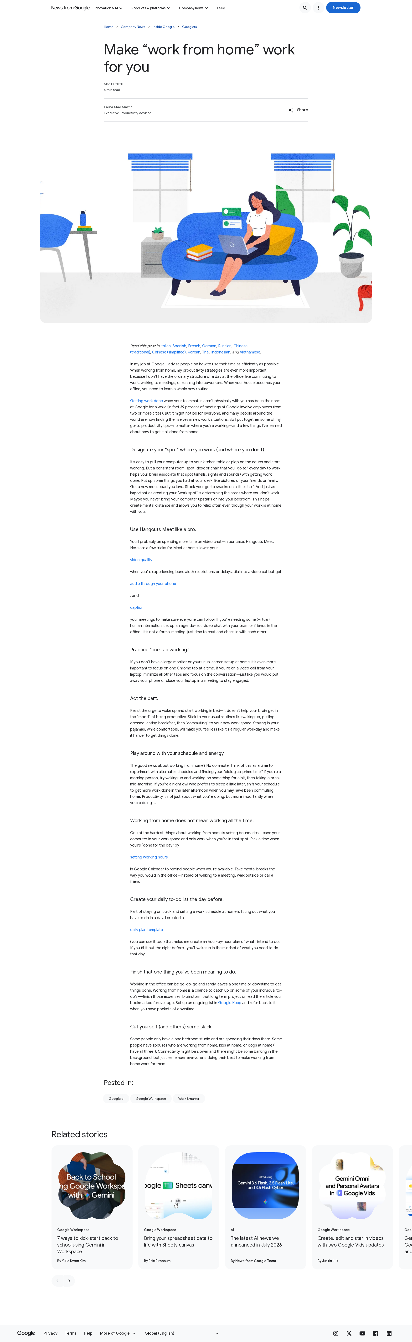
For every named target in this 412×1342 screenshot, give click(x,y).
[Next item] (69, 1281)
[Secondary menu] (318, 7)
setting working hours (149, 857)
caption (137, 607)
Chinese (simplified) (169, 352)
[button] (343, 7)
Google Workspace (151, 1098)
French (194, 346)
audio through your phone (153, 583)
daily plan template (146, 929)
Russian (225, 346)
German (209, 346)
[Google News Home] (71, 7)
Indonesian (220, 352)
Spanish (179, 346)
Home (108, 27)
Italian (165, 346)
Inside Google (164, 27)
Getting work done (146, 401)
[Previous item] (57, 1281)
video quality (141, 560)
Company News (133, 27)
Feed (221, 8)
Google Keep (229, 1002)
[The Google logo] (26, 1333)
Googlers (189, 27)
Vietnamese (250, 352)
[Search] (305, 7)
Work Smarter (188, 1098)
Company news (191, 8)
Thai (205, 352)
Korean (194, 352)
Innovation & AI (106, 8)
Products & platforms (148, 8)
